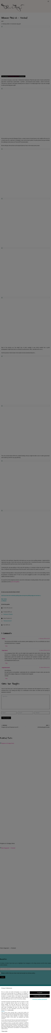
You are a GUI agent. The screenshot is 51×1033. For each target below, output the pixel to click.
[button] (40, 996)
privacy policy (10, 1009)
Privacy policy (4, 1031)
